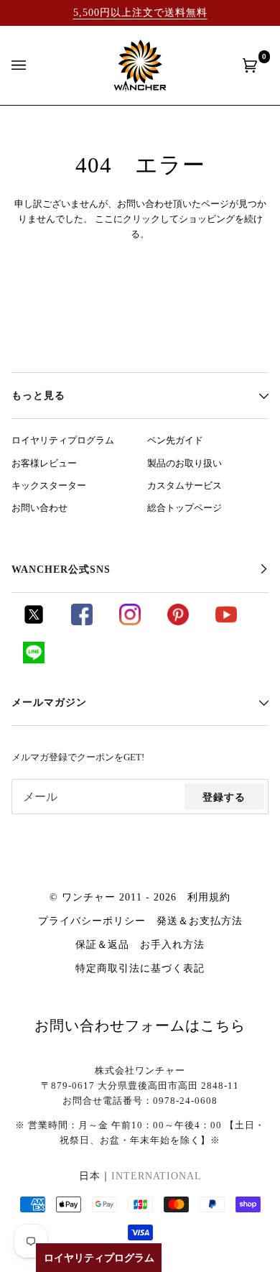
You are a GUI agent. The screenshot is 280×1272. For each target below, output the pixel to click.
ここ (104, 218)
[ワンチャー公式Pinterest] (178, 621)
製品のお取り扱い (184, 463)
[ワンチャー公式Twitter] (34, 621)
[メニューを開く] (33, 65)
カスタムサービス (184, 486)
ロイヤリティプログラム (62, 440)
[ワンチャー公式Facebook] (82, 621)
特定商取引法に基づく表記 (140, 968)
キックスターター (48, 486)
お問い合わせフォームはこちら (140, 1025)
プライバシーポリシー (92, 920)
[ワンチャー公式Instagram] (130, 621)
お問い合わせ (39, 508)
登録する (224, 797)
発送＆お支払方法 (200, 920)
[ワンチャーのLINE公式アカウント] (34, 659)
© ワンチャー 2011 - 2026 (113, 897)
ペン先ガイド (175, 440)
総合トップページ (184, 508)
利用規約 (208, 897)
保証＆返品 (102, 944)
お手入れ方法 (172, 944)
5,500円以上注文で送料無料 (140, 12)
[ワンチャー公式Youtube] (226, 621)
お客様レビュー (44, 463)
